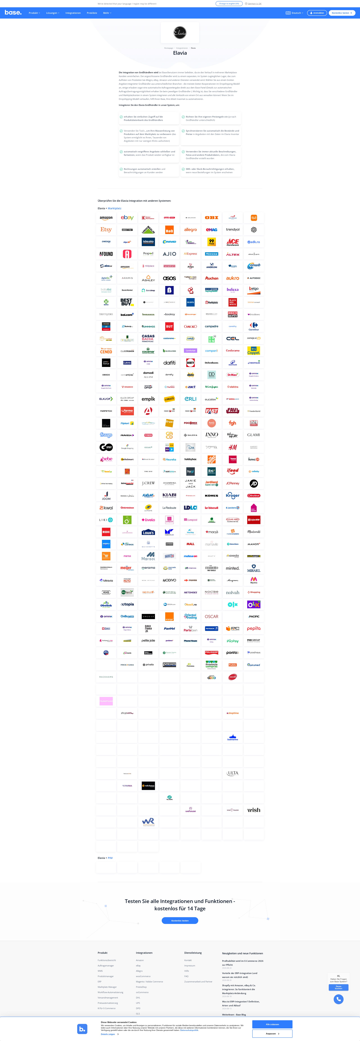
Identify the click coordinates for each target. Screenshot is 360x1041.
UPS (138, 1003)
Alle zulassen (272, 1024)
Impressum (189, 965)
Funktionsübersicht (107, 960)
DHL (138, 997)
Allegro (139, 970)
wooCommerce (143, 976)
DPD (138, 1008)
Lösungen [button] (51, 12)
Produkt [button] (33, 12)
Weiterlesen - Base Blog (234, 1014)
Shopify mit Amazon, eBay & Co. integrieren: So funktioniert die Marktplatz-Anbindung (239, 989)
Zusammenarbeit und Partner (198, 981)
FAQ (186, 976)
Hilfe (186, 970)
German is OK (254, 3)
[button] (294, 13)
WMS (100, 970)
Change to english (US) (229, 3)
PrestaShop (141, 986)
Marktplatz (114, 208)
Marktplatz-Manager (107, 986)
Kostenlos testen (340, 13)
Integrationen (73, 12)
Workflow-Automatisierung (110, 992)
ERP (99, 981)
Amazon (140, 960)
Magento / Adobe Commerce (149, 981)
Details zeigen (108, 1034)
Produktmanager (106, 976)
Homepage (168, 48)
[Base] (13, 13)
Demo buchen (338, 987)
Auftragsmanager (106, 965)
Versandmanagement (108, 997)
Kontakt (188, 960)
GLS (138, 1013)
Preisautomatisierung (108, 1003)
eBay (138, 965)
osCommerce (142, 992)
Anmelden (318, 13)
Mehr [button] (106, 12)
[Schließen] (350, 972)
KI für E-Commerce (106, 1008)
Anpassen (271, 1033)
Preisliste (92, 12)
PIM (110, 858)
